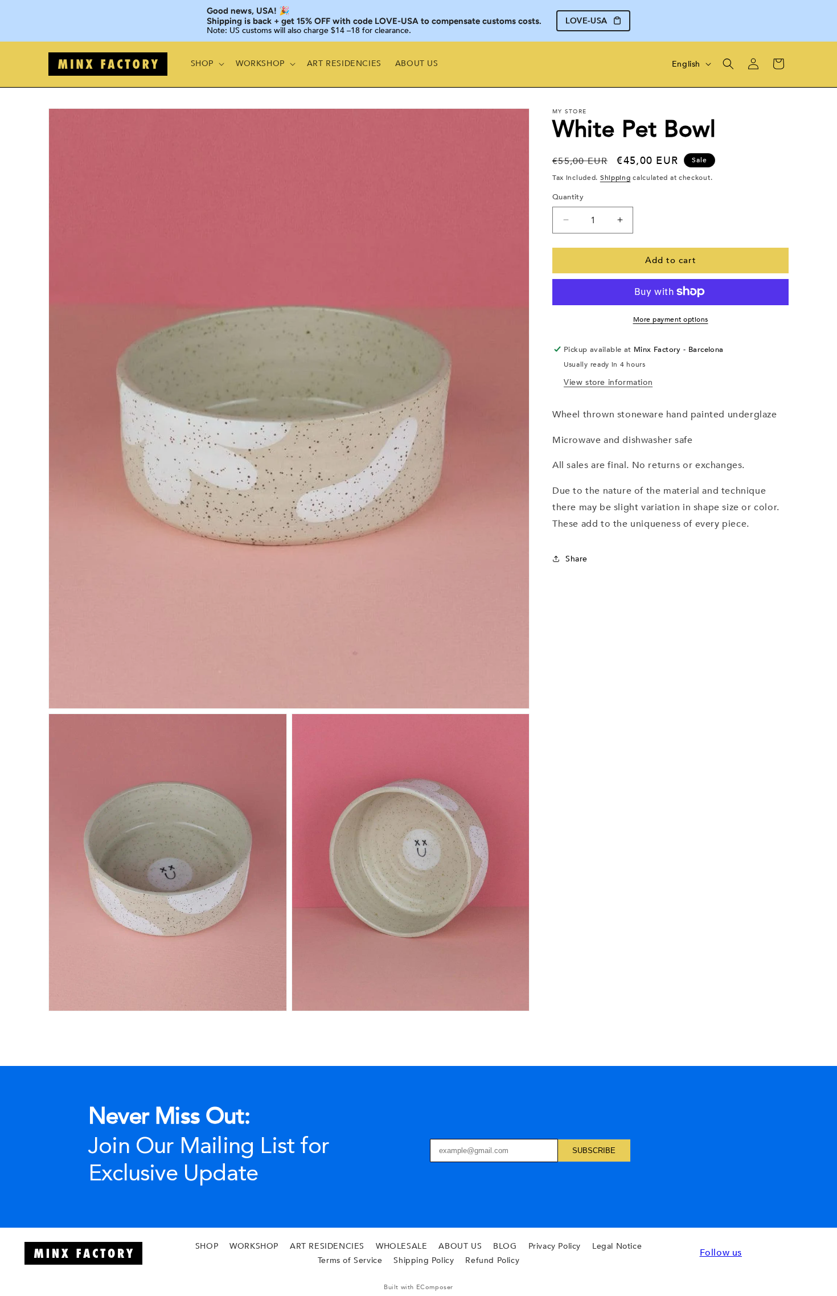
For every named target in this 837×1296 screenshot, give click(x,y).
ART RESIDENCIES (327, 1246)
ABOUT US (460, 1246)
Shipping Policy (423, 1260)
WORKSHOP (253, 1246)
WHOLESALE (401, 1246)
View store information (608, 381)
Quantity (568, 197)
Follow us (721, 1252)
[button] (206, 64)
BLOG (504, 1246)
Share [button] (576, 558)
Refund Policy (492, 1260)
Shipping (615, 177)
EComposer (434, 1287)
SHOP (206, 1246)
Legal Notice (617, 1246)
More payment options (670, 318)
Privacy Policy (554, 1246)
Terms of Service (350, 1260)
